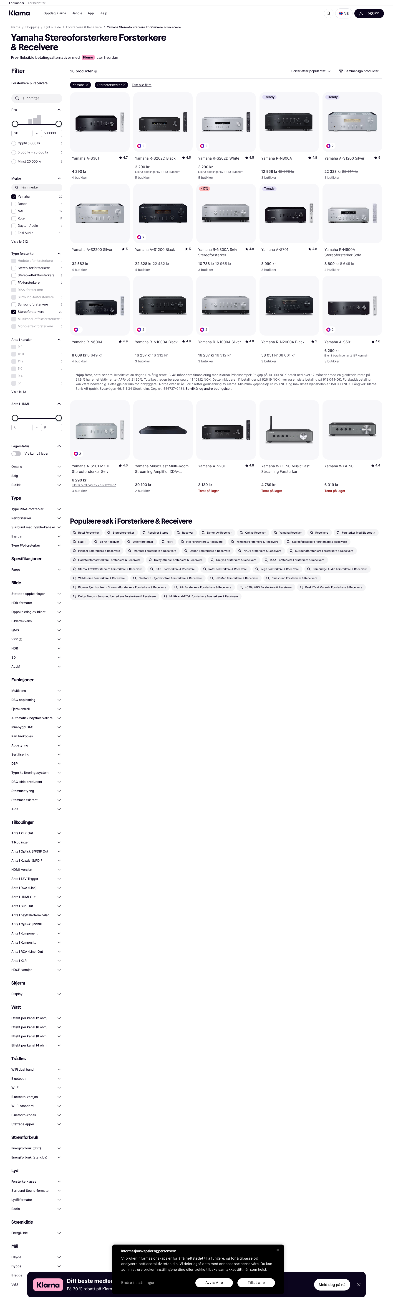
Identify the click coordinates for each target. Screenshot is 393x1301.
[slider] (15, 124)
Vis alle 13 (18, 392)
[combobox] (311, 71)
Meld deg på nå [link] (332, 1284)
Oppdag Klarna (54, 13)
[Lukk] (278, 1250)
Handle (77, 13)
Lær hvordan (107, 57)
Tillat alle (256, 1283)
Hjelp (103, 13)
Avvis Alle (214, 1283)
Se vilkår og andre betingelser (208, 389)
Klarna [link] (15, 27)
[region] (198, 1269)
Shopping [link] (32, 27)
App (91, 13)
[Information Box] (95, 71)
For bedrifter (36, 3)
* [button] (157, 171)
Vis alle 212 (19, 241)
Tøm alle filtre (141, 85)
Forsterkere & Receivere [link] (84, 27)
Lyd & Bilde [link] (52, 27)
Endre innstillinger (138, 1283)
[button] (344, 13)
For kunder (16, 3)
